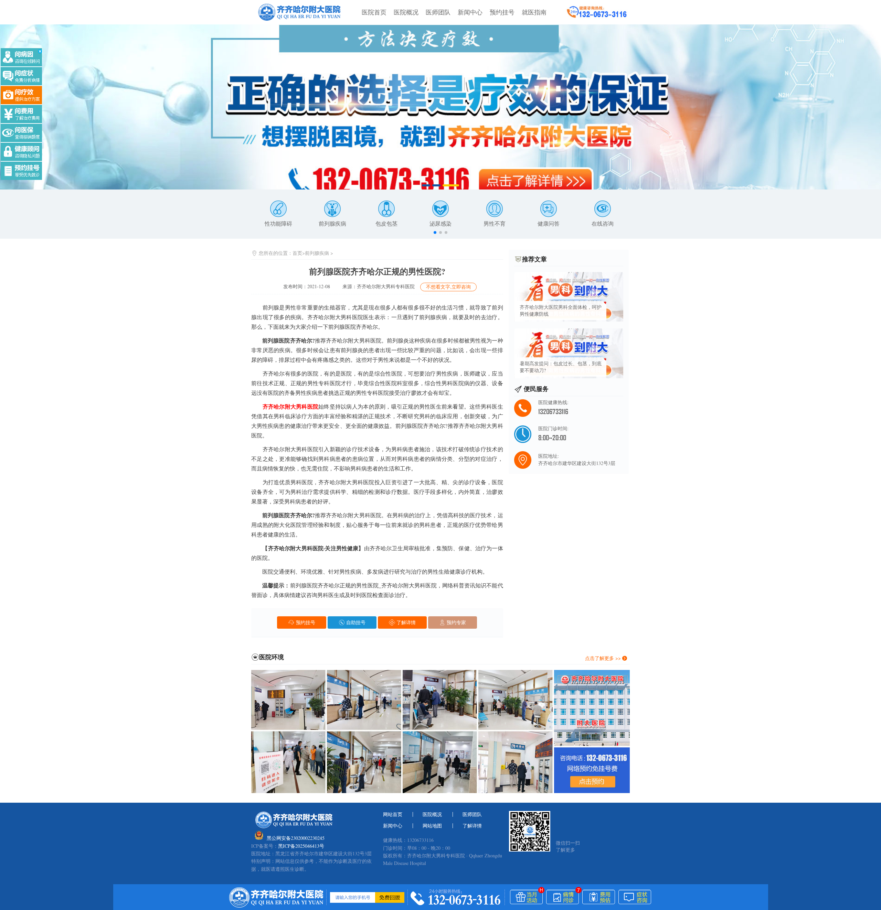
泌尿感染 (440, 223)
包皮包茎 (386, 223)
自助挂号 (355, 622)
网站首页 (392, 814)
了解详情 (405, 622)
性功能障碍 (278, 223)
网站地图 (432, 825)
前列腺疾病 (332, 223)
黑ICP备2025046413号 (301, 846)
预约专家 (455, 622)
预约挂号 (502, 12)
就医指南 (534, 12)
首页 (297, 253)
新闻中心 (470, 12)
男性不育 (495, 223)
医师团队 (438, 12)
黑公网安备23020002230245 (296, 838)
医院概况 (406, 12)
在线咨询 (603, 223)
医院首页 (374, 12)
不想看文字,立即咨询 (448, 286)
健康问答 (549, 223)
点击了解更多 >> (603, 658)
